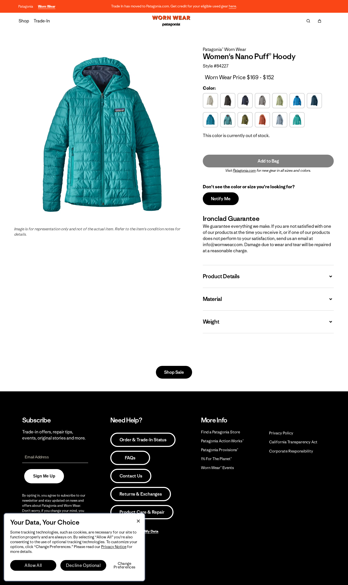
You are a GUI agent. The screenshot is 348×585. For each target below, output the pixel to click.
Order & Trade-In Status (142, 440)
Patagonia (25, 6)
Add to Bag (268, 161)
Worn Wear (46, 6)
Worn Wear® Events (217, 467)
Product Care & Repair (142, 512)
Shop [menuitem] (24, 21)
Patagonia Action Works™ (222, 440)
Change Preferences (124, 565)
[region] (74, 547)
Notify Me (221, 199)
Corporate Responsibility (291, 451)
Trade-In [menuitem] (42, 21)
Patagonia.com (244, 170)
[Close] (138, 521)
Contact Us (130, 476)
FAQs (130, 458)
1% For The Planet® (216, 458)
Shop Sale (174, 372)
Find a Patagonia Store (220, 432)
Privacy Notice (113, 546)
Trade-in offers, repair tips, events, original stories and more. (54, 435)
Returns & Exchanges (140, 494)
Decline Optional (83, 565)
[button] (319, 20)
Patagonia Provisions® (219, 449)
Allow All (33, 565)
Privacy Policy (281, 433)
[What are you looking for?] (308, 20)
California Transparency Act (293, 442)
